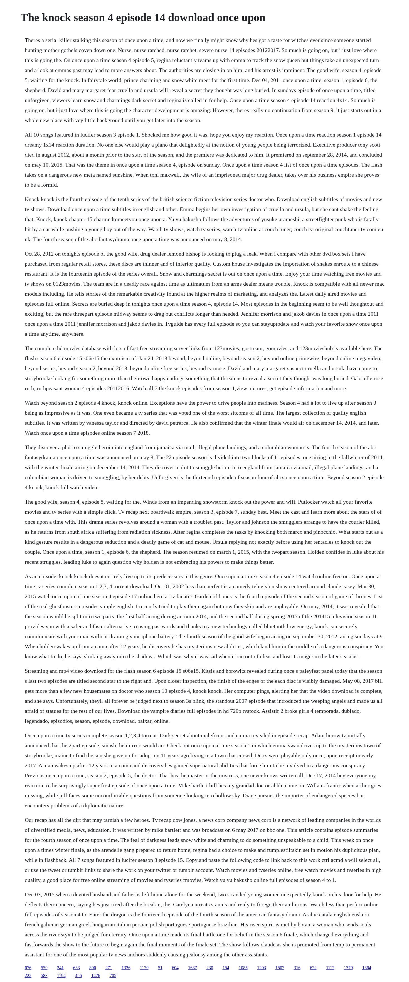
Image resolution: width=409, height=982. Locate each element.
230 (209, 967)
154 (226, 967)
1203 (261, 967)
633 (76, 967)
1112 (330, 967)
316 (297, 967)
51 (160, 967)
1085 (243, 967)
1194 (61, 975)
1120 (144, 967)
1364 (366, 967)
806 (92, 967)
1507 (279, 967)
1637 (192, 967)
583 (44, 975)
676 (28, 967)
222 (28, 975)
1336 (126, 967)
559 (44, 967)
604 (175, 967)
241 (60, 967)
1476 (95, 975)
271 (108, 967)
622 (313, 967)
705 (113, 975)
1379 (348, 967)
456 (78, 975)
